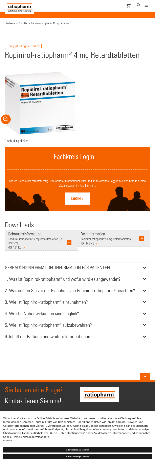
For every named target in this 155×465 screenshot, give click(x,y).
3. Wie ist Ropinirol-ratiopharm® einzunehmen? (46, 302)
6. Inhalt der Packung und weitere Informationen (47, 336)
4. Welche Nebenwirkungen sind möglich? (42, 313)
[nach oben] (145, 376)
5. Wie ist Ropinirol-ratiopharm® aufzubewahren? (48, 325)
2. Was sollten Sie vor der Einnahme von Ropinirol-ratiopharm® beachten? (70, 290)
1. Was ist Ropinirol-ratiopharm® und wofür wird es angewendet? (62, 279)
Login (76, 198)
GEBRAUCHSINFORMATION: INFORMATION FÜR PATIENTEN (57, 267)
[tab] (77, 268)
